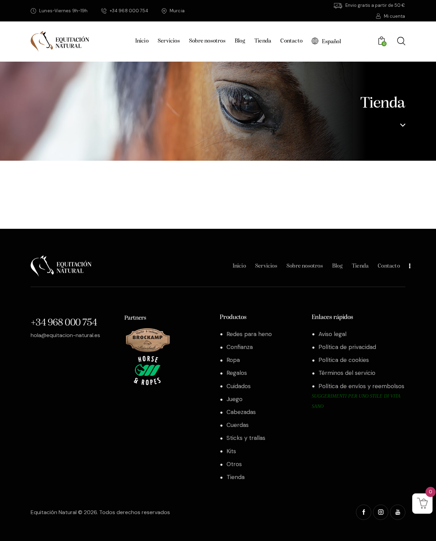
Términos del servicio (346, 373)
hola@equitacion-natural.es (65, 335)
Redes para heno (249, 334)
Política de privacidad (347, 347)
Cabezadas (241, 412)
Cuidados (239, 386)
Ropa (233, 360)
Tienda (236, 477)
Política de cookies (343, 360)
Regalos (237, 373)
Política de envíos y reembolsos (361, 386)
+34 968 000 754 (64, 323)
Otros (234, 464)
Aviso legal (332, 334)
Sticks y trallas (246, 438)
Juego (235, 399)
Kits (231, 451)
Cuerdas (238, 425)
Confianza (240, 347)
